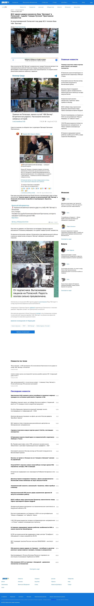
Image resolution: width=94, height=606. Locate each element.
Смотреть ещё (35, 569)
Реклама (29, 596)
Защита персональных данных (57, 596)
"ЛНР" (24, 325)
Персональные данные (40, 596)
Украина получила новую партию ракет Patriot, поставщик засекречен (72, 66)
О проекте (4, 596)
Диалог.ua (53, 599)
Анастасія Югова (20, 27)
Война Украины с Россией (43, 325)
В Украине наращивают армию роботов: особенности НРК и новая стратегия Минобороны (72, 134)
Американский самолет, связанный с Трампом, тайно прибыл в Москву (70, 100)
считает (38, 313)
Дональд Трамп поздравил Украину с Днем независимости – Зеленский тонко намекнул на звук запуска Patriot (72, 91)
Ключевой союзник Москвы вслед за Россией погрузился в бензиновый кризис (71, 82)
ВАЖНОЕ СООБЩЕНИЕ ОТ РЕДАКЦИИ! (23, 321)
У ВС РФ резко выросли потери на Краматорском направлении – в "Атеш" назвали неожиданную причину (71, 126)
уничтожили (43, 302)
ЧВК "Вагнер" (31, 325)
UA (3, 7)
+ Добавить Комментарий (22, 331)
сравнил (32, 307)
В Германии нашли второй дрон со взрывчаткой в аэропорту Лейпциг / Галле (72, 74)
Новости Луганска (16, 325)
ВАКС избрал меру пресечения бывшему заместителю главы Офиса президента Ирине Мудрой (72, 108)
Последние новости (20, 391)
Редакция (12, 596)
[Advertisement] (35, 345)
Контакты (21, 596)
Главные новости (69, 59)
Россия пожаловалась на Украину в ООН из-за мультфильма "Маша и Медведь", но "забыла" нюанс (72, 116)
